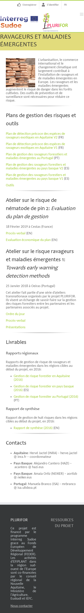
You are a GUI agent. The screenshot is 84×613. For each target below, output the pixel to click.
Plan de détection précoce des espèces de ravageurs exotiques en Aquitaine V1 (35, 146)
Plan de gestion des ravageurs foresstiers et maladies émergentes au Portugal (36, 156)
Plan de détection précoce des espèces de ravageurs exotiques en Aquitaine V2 (35, 135)
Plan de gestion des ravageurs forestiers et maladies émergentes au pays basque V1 (36, 177)
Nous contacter (22, 606)
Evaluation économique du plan (28, 240)
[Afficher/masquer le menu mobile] (82, 14)
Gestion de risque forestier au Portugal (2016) (46, 397)
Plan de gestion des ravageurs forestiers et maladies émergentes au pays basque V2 (36, 166)
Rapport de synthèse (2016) (33, 428)
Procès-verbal (15, 233)
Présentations (15, 327)
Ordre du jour (15, 314)
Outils (10, 185)
